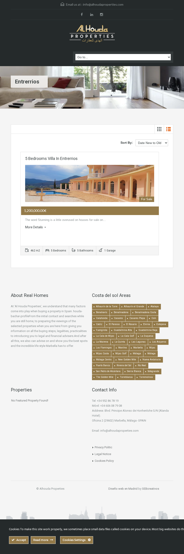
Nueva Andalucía (151, 359)
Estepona (161, 324)
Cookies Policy (104, 460)
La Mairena (102, 342)
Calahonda (101, 318)
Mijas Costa (102, 353)
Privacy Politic (103, 447)
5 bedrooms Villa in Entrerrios (51, 158)
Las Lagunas (138, 342)
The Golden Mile (104, 377)
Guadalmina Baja (147, 330)
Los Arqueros (159, 342)
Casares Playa (137, 318)
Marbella (138, 347)
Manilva (122, 347)
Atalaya (155, 306)
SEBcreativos (150, 488)
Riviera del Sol (124, 365)
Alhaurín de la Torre (106, 306)
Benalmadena (121, 312)
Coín (153, 318)
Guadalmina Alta (123, 330)
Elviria (146, 324)
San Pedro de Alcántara (108, 371)
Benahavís (101, 312)
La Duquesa (146, 336)
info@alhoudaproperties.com (103, 4)
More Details (34, 227)
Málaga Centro (104, 359)
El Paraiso (114, 324)
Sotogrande (153, 371)
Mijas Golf (120, 353)
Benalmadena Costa (145, 312)
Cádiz (99, 324)
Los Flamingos (104, 347)
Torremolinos (146, 377)
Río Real (142, 365)
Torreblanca (126, 377)
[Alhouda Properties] (92, 34)
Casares (118, 318)
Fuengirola (101, 330)
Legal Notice (103, 454)
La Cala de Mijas (105, 336)
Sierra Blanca (134, 371)
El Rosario (131, 324)
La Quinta (120, 342)
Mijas (152, 347)
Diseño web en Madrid (123, 488)
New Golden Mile (127, 359)
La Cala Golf (127, 336)
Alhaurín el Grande (134, 306)
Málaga (137, 353)
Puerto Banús (103, 365)
